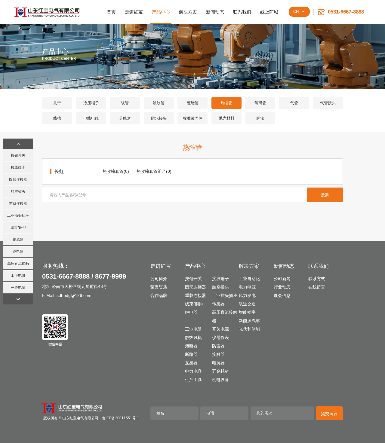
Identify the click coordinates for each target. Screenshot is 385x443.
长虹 (59, 171)
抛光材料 (226, 118)
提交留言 (329, 413)
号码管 (260, 103)
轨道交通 (247, 303)
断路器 (191, 354)
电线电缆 (91, 118)
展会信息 (282, 295)
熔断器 (191, 346)
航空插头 (18, 191)
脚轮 (260, 118)
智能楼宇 (247, 312)
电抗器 (218, 362)
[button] (18, 144)
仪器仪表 (220, 337)
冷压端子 (91, 103)
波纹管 (159, 103)
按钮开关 (18, 155)
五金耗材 (220, 371)
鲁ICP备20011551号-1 (120, 418)
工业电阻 (18, 275)
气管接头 (328, 103)
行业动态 (282, 287)
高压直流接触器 (18, 265)
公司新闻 (282, 278)
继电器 (18, 251)
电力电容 (193, 371)
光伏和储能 (249, 329)
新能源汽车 (249, 320)
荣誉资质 (158, 287)
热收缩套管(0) (116, 171)
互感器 (191, 362)
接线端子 (18, 167)
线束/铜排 (18, 227)
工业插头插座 (18, 215)
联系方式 (316, 278)
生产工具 (193, 379)
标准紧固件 (192, 118)
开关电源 (18, 288)
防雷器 (218, 346)
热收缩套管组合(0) (154, 171)
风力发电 (247, 295)
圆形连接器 (18, 179)
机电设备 (220, 379)
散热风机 (193, 337)
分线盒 (125, 118)
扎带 (57, 103)
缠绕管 (193, 103)
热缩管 (226, 103)
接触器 (218, 354)
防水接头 (159, 118)
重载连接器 (18, 203)
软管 (125, 103)
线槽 (57, 118)
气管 (294, 103)
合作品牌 (158, 295)
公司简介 (158, 278)
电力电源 (247, 287)
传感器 (18, 239)
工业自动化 (249, 278)
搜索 (325, 195)
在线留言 (316, 287)
